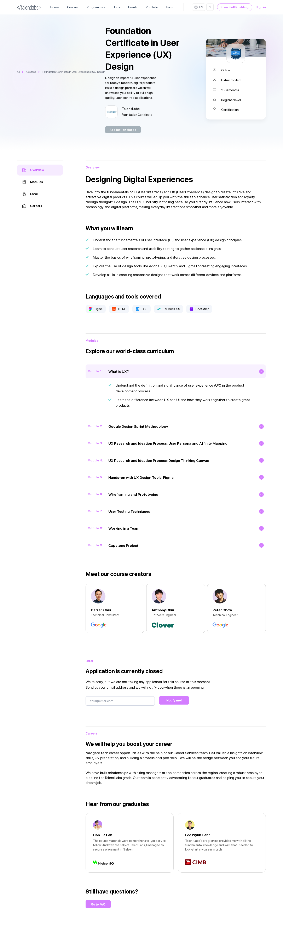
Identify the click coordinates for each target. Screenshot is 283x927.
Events (133, 7)
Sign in (261, 7)
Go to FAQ (98, 904)
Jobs (116, 7)
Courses (73, 7)
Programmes (96, 7)
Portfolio (152, 7)
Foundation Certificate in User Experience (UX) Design (73, 71)
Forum (170, 7)
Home (54, 7)
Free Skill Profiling (235, 7)
